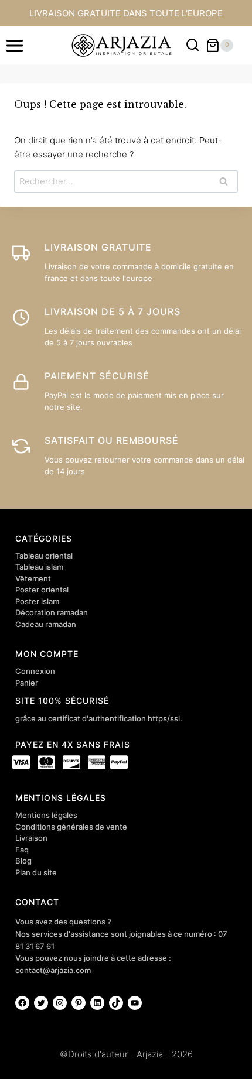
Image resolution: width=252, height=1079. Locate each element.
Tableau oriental (44, 555)
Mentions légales (46, 815)
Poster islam (37, 601)
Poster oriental (42, 589)
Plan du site (36, 872)
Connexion (35, 671)
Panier (26, 682)
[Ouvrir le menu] (15, 45)
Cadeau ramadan (45, 624)
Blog (23, 860)
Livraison (31, 837)
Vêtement (33, 578)
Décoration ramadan (51, 612)
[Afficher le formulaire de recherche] (192, 45)
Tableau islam (39, 566)
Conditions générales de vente (71, 826)
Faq (22, 849)
